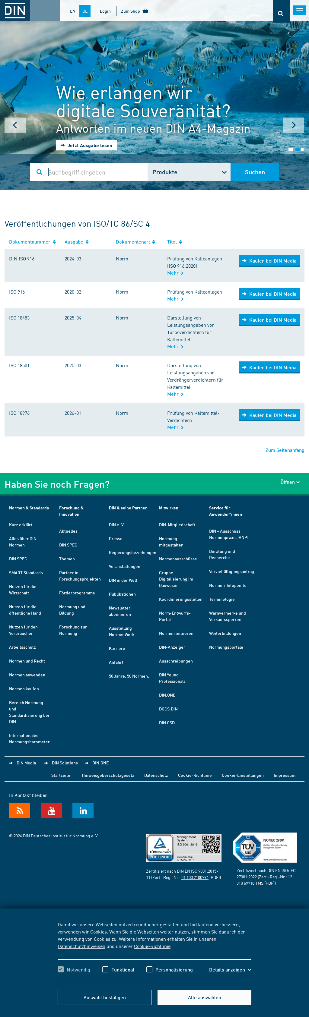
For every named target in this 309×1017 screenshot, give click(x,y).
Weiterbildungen (225, 633)
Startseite (60, 775)
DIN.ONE (167, 694)
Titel (173, 241)
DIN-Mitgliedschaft (177, 524)
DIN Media (26, 762)
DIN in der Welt (123, 580)
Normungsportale (226, 647)
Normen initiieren (176, 633)
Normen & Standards (29, 507)
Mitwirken (168, 507)
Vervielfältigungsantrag (231, 571)
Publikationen (122, 594)
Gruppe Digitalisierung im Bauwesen (176, 579)
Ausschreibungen (176, 660)
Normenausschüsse (178, 558)
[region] (154, 952)
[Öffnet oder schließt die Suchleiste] (281, 11)
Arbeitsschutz (22, 647)
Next (293, 125)
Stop (302, 149)
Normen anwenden (27, 674)
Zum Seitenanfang (285, 450)
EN (72, 11)
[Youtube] (51, 810)
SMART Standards (26, 572)
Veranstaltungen (124, 566)
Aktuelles (68, 531)
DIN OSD (167, 722)
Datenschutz (156, 775)
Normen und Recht (27, 660)
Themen (67, 558)
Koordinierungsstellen (180, 599)
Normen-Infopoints (227, 585)
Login (105, 11)
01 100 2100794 (195, 877)
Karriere (117, 648)
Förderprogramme (77, 592)
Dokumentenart (134, 241)
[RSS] (19, 810)
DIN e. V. (117, 524)
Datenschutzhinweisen (81, 946)
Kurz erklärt (20, 524)
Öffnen (288, 482)
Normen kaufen (24, 688)
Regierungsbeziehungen (132, 552)
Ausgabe (75, 241)
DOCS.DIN (168, 708)
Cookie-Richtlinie (152, 946)
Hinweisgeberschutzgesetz (108, 775)
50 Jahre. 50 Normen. (129, 676)
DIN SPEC (18, 558)
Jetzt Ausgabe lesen (89, 145)
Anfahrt (116, 662)
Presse (116, 538)
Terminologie (222, 599)
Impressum (284, 775)
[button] (230, 969)
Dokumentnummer (31, 241)
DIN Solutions (65, 762)
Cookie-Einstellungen (243, 775)
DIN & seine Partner (128, 507)
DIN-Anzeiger (172, 647)
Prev (15, 125)
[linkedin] (83, 810)
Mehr (174, 273)
